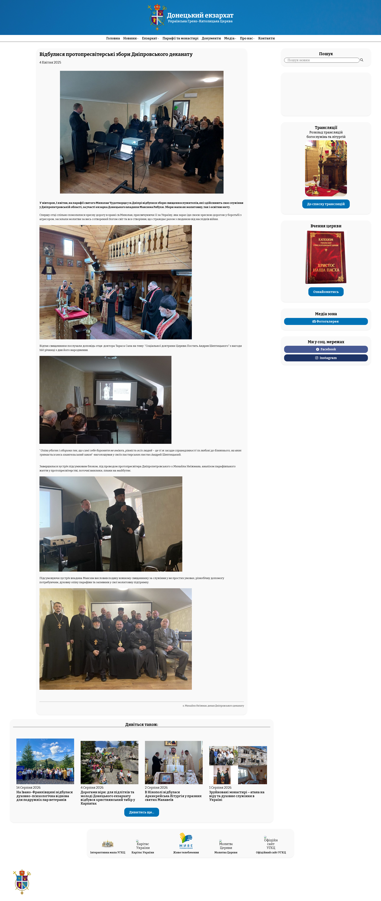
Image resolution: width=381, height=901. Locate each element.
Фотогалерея (327, 321)
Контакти (266, 38)
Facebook (328, 349)
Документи (211, 38)
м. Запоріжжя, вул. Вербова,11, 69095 (173, 880)
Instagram (328, 358)
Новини (130, 38)
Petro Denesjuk (339, 885)
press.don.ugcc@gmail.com (173, 885)
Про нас (246, 38)
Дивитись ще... (141, 812)
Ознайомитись (326, 292)
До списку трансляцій (326, 204)
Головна (113, 38)
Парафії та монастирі (181, 38)
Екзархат (149, 38)
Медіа (229, 38)
